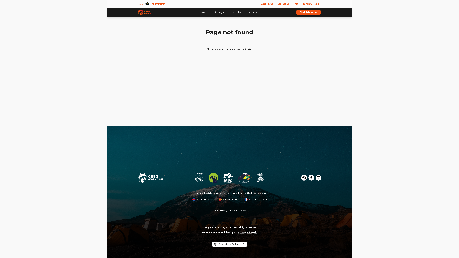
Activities (253, 12)
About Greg (267, 3)
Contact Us (283, 3)
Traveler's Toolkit (311, 3)
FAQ (295, 3)
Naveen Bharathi (248, 232)
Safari (203, 12)
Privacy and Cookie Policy (233, 210)
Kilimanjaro (219, 12)
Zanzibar (237, 12)
